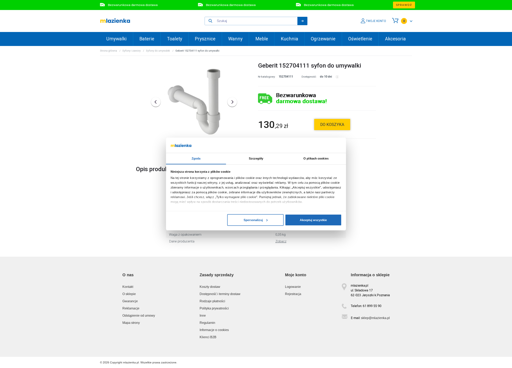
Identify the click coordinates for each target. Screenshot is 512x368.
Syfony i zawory (131, 50)
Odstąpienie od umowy (138, 315)
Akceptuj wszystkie (313, 219)
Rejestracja (293, 294)
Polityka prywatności (214, 308)
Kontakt (127, 286)
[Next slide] (232, 102)
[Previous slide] (156, 102)
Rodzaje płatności (212, 301)
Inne (203, 315)
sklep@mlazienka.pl (375, 318)
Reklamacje (130, 308)
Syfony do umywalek (158, 50)
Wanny (235, 39)
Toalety (174, 39)
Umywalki (116, 39)
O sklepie (129, 294)
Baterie (146, 39)
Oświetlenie (360, 39)
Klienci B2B (208, 337)
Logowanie (293, 286)
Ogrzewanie (323, 39)
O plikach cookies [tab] (316, 158)
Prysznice (205, 39)
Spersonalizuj (253, 219)
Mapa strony (131, 322)
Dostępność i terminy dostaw (220, 294)
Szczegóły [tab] (256, 158)
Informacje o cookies (214, 330)
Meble (261, 39)
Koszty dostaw (210, 286)
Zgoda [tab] (196, 158)
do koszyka (332, 124)
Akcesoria (395, 39)
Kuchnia (289, 39)
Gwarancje (130, 301)
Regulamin (207, 322)
